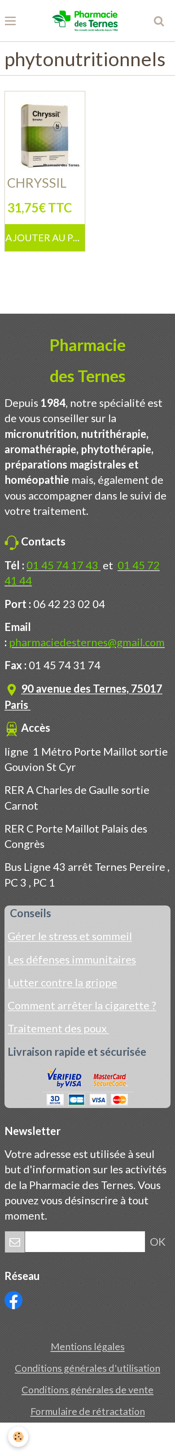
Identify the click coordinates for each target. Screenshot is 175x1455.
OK (158, 1241)
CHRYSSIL (36, 182)
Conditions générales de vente (87, 1390)
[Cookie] (18, 1437)
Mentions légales (88, 1346)
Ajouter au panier (45, 237)
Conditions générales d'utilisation (87, 1368)
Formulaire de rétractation (88, 1411)
